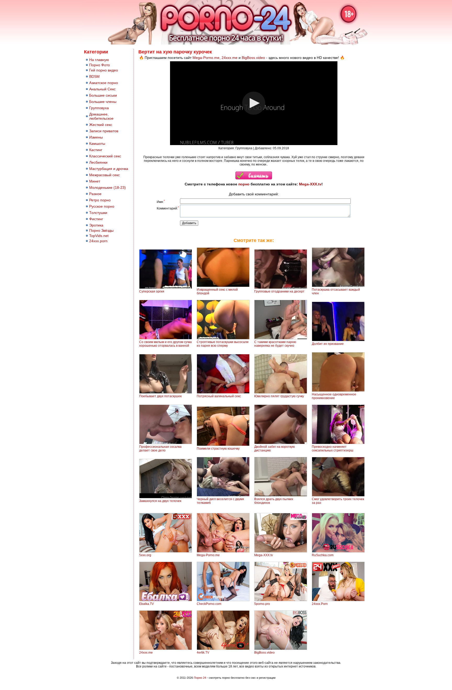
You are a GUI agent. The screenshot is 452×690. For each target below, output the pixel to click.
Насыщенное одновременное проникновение (334, 396)
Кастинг (95, 150)
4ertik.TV (203, 652)
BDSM (94, 76)
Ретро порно (100, 200)
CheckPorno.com (209, 604)
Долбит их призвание (328, 344)
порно (244, 184)
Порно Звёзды (101, 230)
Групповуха (99, 108)
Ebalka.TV (146, 604)
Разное (95, 194)
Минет (94, 181)
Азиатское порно (103, 83)
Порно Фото (99, 65)
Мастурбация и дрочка (108, 169)
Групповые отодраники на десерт (279, 291)
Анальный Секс (102, 89)
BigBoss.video (253, 58)
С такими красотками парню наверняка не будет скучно (275, 343)
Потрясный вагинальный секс (219, 396)
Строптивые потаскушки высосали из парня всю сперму (222, 343)
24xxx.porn (98, 241)
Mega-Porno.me (206, 58)
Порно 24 (200, 677)
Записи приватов (103, 131)
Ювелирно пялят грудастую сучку (279, 396)
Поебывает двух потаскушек (160, 396)
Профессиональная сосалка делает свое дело (160, 448)
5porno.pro (262, 604)
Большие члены (102, 102)
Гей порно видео (103, 70)
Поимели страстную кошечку (218, 448)
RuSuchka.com (323, 555)
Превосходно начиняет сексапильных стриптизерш (332, 448)
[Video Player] (253, 103)
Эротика (96, 225)
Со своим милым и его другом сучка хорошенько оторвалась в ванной (165, 343)
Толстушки (98, 213)
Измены (96, 137)
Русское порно (101, 206)
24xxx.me (230, 58)
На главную (99, 60)
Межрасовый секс (104, 175)
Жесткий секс (100, 125)
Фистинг (96, 219)
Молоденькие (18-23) (107, 187)
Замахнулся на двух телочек (160, 501)
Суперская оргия (151, 291)
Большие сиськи (103, 95)
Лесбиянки (98, 162)
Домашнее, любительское (101, 116)
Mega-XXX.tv (310, 184)
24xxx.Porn (320, 604)
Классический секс (105, 156)
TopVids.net (99, 236)
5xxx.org (145, 555)
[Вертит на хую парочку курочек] (253, 178)
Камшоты (97, 143)
